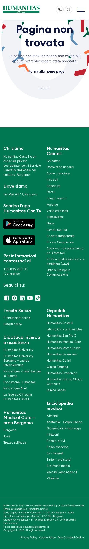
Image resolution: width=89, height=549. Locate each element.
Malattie (52, 204)
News (51, 223)
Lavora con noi (57, 229)
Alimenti (52, 415)
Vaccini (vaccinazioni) (62, 472)
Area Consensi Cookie (70, 537)
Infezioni (53, 434)
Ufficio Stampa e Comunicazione (58, 272)
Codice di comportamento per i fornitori (65, 250)
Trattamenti (55, 217)
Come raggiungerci (60, 167)
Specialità (53, 186)
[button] (81, 9)
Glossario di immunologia (64, 428)
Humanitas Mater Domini (64, 348)
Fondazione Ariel (15, 388)
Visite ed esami (57, 211)
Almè (6, 436)
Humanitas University (18, 349)
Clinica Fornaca (57, 367)
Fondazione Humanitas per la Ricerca (22, 373)
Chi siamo (53, 161)
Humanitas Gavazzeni (62, 354)
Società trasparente (61, 236)
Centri (51, 192)
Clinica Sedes (56, 390)
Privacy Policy (29, 537)
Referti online (12, 324)
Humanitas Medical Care (64, 342)
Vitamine (53, 478)
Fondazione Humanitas (19, 382)
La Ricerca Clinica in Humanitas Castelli (17, 397)
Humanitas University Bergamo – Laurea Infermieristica (18, 360)
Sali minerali (55, 453)
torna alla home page (47, 71)
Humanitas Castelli (60, 323)
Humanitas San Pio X (61, 335)
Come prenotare (58, 173)
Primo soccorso (57, 447)
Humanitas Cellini (59, 360)
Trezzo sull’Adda (14, 442)
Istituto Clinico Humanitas (64, 329)
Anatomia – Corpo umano (64, 422)
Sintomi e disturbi (59, 459)
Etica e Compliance (60, 242)
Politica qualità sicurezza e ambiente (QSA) (65, 261)
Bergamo (9, 430)
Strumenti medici (58, 465)
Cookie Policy (47, 537)
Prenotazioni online (16, 318)
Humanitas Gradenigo (62, 373)
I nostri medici (56, 198)
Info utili (52, 179)
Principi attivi (56, 440)
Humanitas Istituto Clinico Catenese (64, 381)
